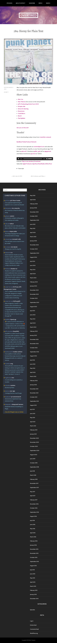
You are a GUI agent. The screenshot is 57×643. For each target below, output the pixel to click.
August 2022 (33, 356)
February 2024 (34, 282)
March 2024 (33, 277)
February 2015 (33, 590)
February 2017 (33, 500)
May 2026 (32, 195)
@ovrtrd (33, 153)
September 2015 (34, 561)
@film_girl (37, 151)
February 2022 (34, 380)
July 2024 (32, 261)
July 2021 (32, 409)
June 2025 (32, 224)
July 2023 (32, 310)
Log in (31, 621)
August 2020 (33, 454)
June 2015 (32, 574)
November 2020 (34, 442)
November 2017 (34, 483)
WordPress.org (34, 633)
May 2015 (32, 578)
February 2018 (33, 479)
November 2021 (34, 393)
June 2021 (32, 413)
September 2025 (34, 220)
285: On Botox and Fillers (37, 176)
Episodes (9, 3)
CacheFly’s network (45, 137)
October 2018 (33, 463)
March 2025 (33, 236)
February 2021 (33, 430)
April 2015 (32, 582)
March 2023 (33, 327)
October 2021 (33, 397)
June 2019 (32, 458)
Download (37, 161)
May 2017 (32, 491)
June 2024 (32, 265)
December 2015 (34, 549)
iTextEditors (21, 113)
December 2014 (34, 598)
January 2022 (33, 384)
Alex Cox (20, 99)
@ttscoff (24, 151)
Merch (40, 3)
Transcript (21, 168)
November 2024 (34, 245)
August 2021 (33, 405)
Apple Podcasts (27, 164)
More (50, 164)
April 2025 (32, 232)
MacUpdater (21, 118)
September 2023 (34, 302)
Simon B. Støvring (23, 109)
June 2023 (32, 314)
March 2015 (33, 586)
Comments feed (34, 629)
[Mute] (47, 158)
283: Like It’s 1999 (17, 176)
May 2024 (32, 269)
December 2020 (34, 438)
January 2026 (33, 208)
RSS (47, 164)
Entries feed (33, 625)
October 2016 (33, 508)
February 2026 (34, 203)
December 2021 (34, 389)
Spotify (35, 164)
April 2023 (33, 323)
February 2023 (34, 331)
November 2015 (34, 553)
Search (48, 3)
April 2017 (32, 495)
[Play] (18, 158)
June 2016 (32, 524)
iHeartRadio (41, 164)
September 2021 (34, 401)
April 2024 (33, 273)
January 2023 (33, 335)
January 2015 (33, 594)
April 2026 (33, 199)
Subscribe (32, 3)
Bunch (20, 116)
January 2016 (33, 545)
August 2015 (33, 565)
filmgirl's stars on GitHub (16, 412)
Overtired (28, 15)
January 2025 (33, 240)
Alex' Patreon (22, 102)
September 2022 (34, 351)
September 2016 (34, 512)
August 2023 (33, 306)
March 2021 (33, 426)
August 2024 (33, 257)
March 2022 (33, 376)
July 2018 (32, 471)
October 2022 (33, 347)
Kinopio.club (21, 106)
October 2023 (34, 298)
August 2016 (33, 516)
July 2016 (32, 520)
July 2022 (32, 360)
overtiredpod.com (38, 146)
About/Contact (20, 3)
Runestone (21, 111)
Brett (7, 92)
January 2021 (33, 434)
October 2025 (33, 216)
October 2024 (34, 249)
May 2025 (32, 228)
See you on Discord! (22, 127)
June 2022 (32, 364)
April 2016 (32, 532)
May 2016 (32, 528)
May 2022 (32, 368)
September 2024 (34, 253)
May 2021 (32, 417)
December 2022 (34, 339)
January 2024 (33, 286)
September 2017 (34, 487)
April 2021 (32, 421)
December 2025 (34, 212)
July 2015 (32, 569)
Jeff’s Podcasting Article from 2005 (28, 104)
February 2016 (33, 541)
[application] (35, 158)
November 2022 (34, 343)
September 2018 (34, 467)
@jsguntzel (48, 151)
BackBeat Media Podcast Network (26, 142)
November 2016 (34, 504)
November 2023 (34, 294)
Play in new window (27, 161)
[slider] (50, 158)
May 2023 (32, 319)
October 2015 (33, 557)
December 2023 (34, 290)
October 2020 (34, 446)
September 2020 (34, 450)
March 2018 (33, 475)
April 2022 (32, 372)
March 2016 (33, 537)
